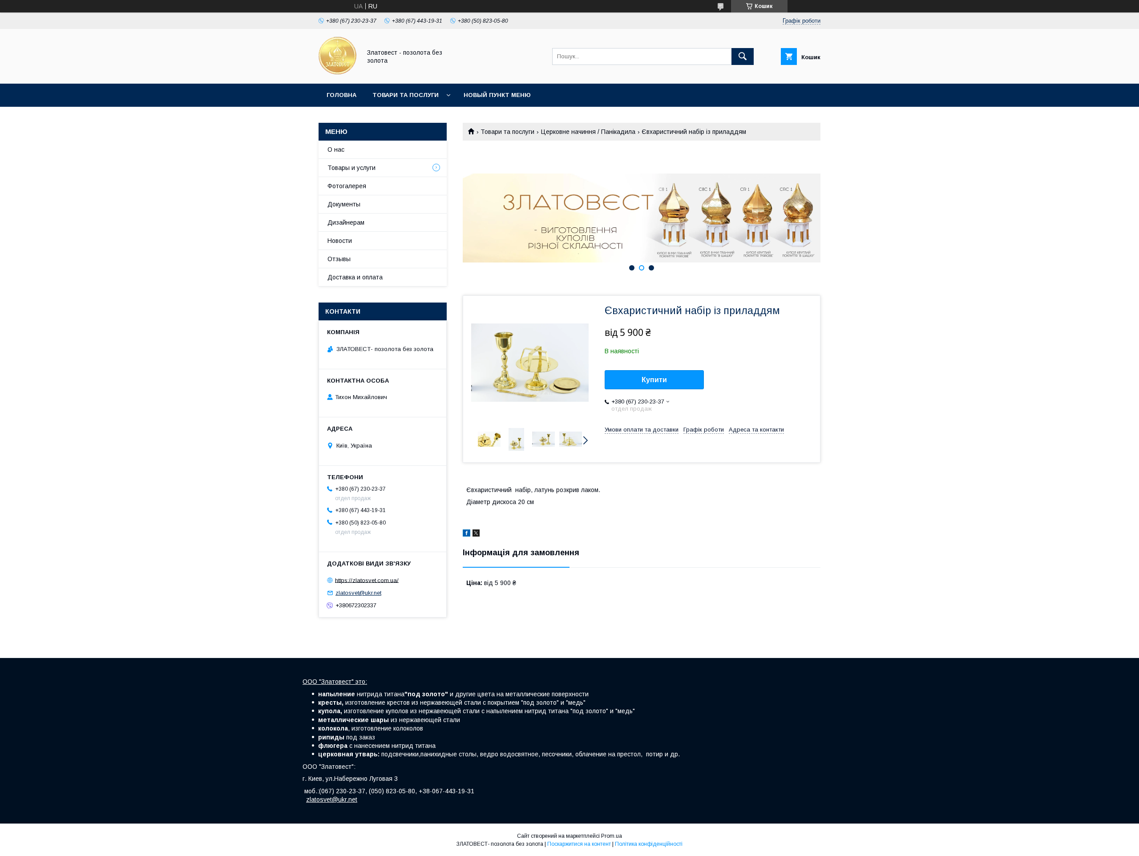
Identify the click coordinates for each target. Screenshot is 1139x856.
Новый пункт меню (497, 95)
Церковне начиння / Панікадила (588, 131)
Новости (339, 240)
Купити (654, 380)
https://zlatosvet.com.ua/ (367, 580)
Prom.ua (611, 836)
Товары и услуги (351, 167)
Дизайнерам (345, 222)
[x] (476, 534)
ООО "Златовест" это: (335, 681)
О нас (335, 149)
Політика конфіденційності (649, 844)
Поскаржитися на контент (579, 844)
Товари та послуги (405, 95)
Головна (341, 95)
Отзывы (339, 258)
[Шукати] (742, 56)
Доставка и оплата (355, 277)
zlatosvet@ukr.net (358, 593)
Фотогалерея (346, 186)
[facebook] (466, 534)
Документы (343, 204)
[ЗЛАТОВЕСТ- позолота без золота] (337, 72)
